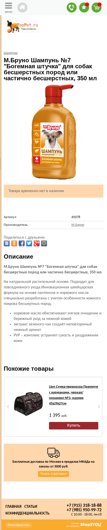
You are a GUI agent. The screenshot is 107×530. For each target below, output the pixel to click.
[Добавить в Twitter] (29, 243)
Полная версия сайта (19, 525)
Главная (13, 507)
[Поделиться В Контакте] (7, 243)
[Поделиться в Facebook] (22, 243)
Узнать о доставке (53, 474)
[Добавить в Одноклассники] (14, 243)
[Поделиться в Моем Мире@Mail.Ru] (44, 243)
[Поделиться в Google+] (37, 243)
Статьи (30, 507)
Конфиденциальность (27, 513)
